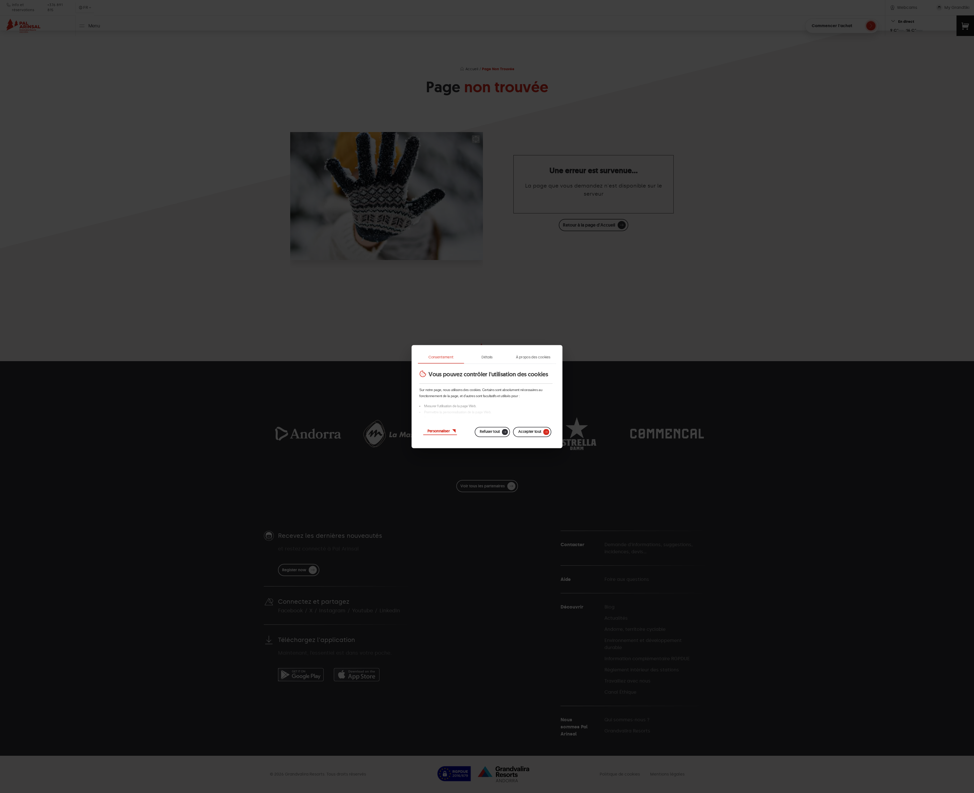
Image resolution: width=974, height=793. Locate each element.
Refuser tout (490, 431)
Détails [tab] (487, 357)
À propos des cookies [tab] (533, 357)
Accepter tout (529, 431)
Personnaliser (438, 430)
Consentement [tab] (440, 357)
